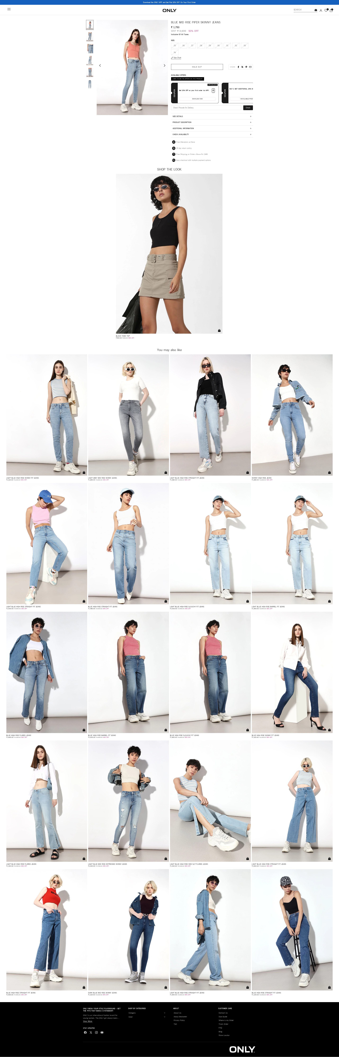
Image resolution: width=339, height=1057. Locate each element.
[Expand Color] (164, 1017)
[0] (326, 10)
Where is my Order (226, 1020)
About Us (177, 1013)
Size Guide (223, 1017)
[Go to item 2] (89, 37)
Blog (220, 1032)
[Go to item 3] (89, 49)
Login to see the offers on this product (188, 79)
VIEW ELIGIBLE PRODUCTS (248, 99)
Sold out (197, 67)
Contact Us (223, 1013)
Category (132, 1013)
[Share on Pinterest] (246, 67)
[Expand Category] (164, 1013)
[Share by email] (250, 67)
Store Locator (224, 1035)
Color (131, 1017)
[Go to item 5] (89, 72)
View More (87, 1021)
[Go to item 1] (89, 25)
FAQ (220, 1028)
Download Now (197, 99)
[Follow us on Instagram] (96, 1032)
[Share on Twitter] (242, 67)
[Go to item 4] (89, 60)
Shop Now (186, 2)
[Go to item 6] (89, 84)
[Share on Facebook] (238, 67)
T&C (175, 1024)
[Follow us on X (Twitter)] (90, 1032)
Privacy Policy (179, 1020)
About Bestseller (180, 1017)
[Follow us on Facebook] (85, 1032)
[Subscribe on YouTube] (102, 1032)
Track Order (223, 1024)
